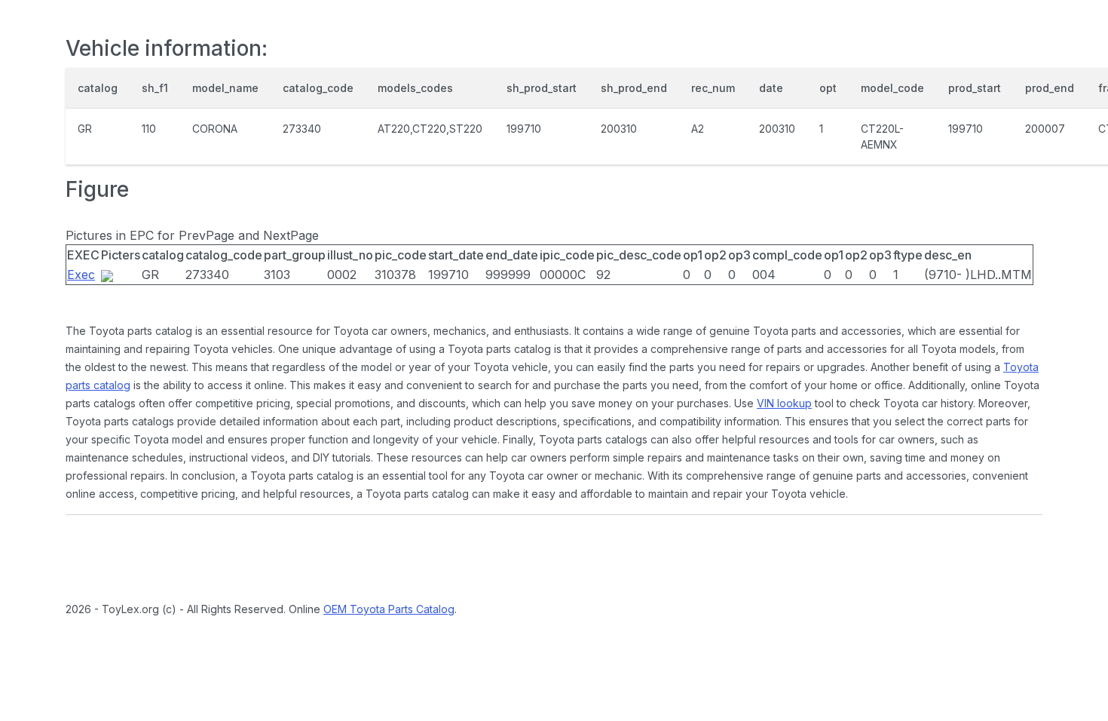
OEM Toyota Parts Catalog (389, 609)
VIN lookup (784, 403)
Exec (81, 274)
